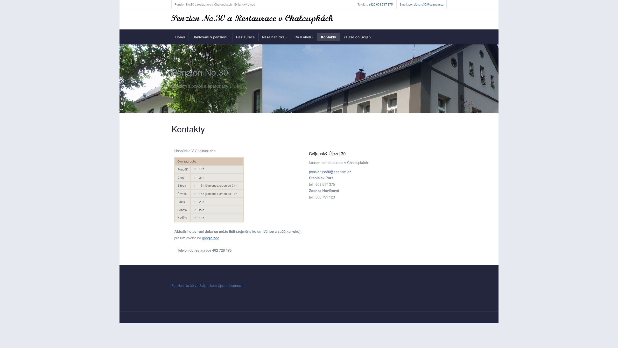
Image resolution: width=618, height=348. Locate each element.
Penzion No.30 (182, 285)
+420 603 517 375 (381, 4)
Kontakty (328, 37)
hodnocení (237, 285)
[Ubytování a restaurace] (252, 19)
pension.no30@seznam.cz (425, 4)
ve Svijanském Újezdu (211, 285)
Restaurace (245, 37)
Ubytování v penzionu (210, 37)
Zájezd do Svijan (357, 37)
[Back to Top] (606, 308)
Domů (180, 37)
